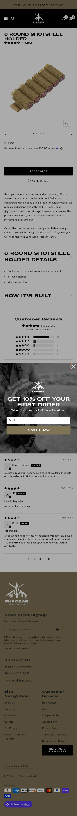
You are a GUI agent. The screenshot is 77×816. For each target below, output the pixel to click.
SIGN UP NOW (38, 430)
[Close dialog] (73, 366)
